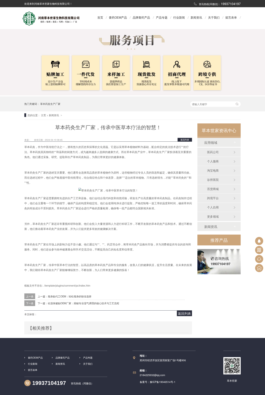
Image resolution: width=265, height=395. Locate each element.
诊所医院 (213, 180)
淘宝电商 (213, 170)
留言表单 (231, 17)
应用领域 (210, 142)
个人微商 (213, 161)
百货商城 (213, 189)
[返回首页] (259, 268)
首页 (100, 17)
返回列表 (184, 139)
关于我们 (214, 17)
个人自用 (213, 207)
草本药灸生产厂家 (50, 104)
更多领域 (213, 216)
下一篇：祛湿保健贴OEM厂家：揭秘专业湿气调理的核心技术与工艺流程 (78, 303)
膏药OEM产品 (118, 17)
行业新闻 (179, 17)
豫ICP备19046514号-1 (162, 382)
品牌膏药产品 (141, 17)
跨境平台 (213, 198)
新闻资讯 (196, 17)
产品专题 (161, 17)
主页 (43, 115)
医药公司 (213, 152)
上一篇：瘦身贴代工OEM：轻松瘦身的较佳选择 (64, 296)
